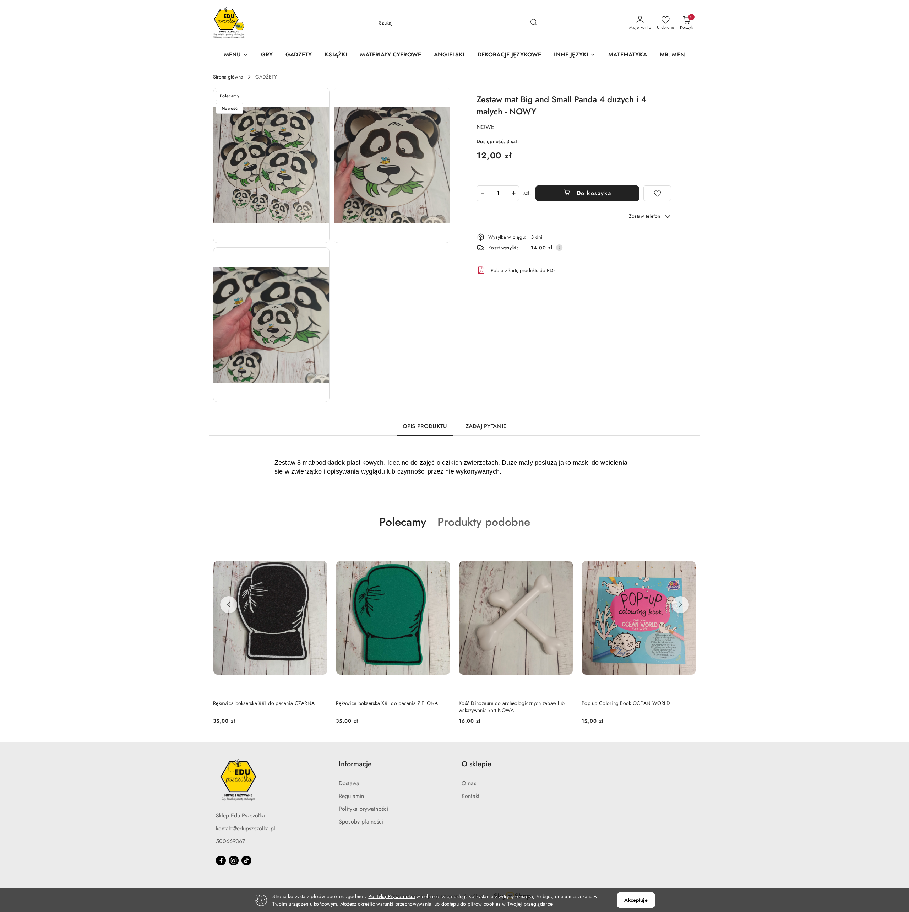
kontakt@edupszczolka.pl (245, 828)
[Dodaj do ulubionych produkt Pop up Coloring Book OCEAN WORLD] (687, 550)
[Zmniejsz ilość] (482, 193)
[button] (236, 55)
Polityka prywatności (363, 809)
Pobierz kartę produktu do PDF (523, 270)
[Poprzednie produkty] (228, 604)
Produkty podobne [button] (483, 522)
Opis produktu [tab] (425, 426)
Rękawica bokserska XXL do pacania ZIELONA (387, 703)
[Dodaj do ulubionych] (657, 193)
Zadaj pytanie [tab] (486, 426)
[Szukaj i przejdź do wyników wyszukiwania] (534, 23)
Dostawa (349, 783)
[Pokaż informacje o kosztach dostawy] (559, 248)
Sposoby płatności (361, 821)
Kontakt (470, 796)
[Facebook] (221, 860)
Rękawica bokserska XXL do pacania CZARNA (264, 703)
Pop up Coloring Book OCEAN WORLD (626, 703)
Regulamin (351, 796)
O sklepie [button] (476, 764)
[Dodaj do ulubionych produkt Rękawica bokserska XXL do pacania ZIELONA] (442, 550)
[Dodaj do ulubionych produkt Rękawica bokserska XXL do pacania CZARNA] (319, 550)
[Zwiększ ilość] (513, 193)
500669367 (230, 841)
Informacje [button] (355, 764)
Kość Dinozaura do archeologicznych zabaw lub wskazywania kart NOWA (512, 707)
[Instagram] (234, 860)
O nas (469, 783)
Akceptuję (635, 899)
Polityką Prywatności (391, 896)
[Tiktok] (246, 860)
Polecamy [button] (402, 522)
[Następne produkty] (680, 604)
